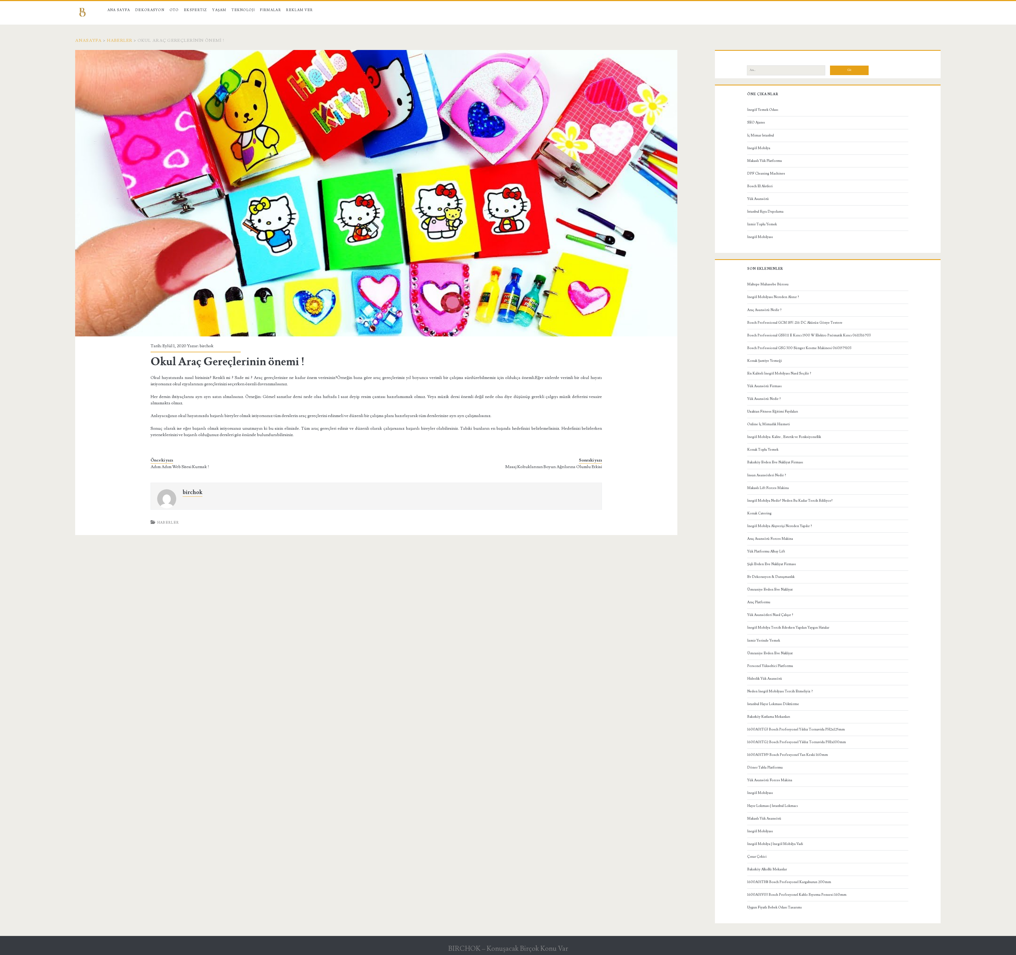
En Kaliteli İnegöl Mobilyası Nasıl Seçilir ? (779, 373)
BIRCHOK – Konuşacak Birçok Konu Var (508, 948)
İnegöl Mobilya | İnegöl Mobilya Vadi (775, 844)
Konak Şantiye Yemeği (764, 361)
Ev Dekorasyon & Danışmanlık (771, 577)
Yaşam (219, 10)
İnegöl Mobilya (758, 148)
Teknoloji (243, 10)
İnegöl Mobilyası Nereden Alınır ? (773, 297)
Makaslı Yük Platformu (764, 161)
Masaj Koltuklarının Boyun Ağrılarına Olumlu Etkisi (553, 466)
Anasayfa (88, 40)
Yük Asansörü (758, 199)
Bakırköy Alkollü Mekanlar (767, 869)
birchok (206, 346)
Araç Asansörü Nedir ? (764, 310)
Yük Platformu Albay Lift (766, 551)
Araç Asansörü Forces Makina (770, 539)
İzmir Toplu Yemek (762, 224)
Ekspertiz (195, 10)
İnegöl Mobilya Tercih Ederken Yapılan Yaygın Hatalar (788, 627)
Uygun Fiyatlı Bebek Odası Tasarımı (774, 907)
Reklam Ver (299, 10)
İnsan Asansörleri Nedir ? (766, 475)
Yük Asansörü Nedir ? (764, 399)
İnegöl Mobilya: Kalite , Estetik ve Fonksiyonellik (784, 437)
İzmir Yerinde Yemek (763, 640)
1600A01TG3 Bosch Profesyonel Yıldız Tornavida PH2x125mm (796, 729)
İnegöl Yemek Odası (762, 110)
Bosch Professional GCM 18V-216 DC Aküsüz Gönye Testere (794, 323)
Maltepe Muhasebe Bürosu (767, 284)
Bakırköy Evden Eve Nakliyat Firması (775, 462)
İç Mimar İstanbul (760, 135)
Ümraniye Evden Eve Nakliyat (770, 589)
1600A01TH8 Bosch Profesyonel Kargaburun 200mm (789, 882)
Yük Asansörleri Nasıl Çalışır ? (770, 615)
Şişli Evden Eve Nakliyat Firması (771, 564)
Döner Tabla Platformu (765, 767)
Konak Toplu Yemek (762, 449)
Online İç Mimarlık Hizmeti (768, 424)
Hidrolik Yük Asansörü (764, 679)
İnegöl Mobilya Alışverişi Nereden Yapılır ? (779, 526)
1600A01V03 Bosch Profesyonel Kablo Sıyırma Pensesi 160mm (796, 895)
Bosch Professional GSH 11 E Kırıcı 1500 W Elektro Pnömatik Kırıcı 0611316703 (809, 335)
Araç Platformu (758, 602)
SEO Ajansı (756, 122)
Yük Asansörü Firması (764, 386)
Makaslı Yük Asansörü (764, 818)
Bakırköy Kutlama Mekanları (768, 717)
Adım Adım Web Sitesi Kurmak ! (180, 466)
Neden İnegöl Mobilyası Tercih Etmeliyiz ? (780, 691)
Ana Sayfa (118, 10)
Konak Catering (759, 513)
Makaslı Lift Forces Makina (768, 488)
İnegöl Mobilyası (760, 237)
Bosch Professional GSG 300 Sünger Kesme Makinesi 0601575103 (799, 348)
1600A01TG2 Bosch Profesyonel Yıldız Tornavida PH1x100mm (796, 742)
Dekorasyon (149, 10)
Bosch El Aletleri (760, 186)
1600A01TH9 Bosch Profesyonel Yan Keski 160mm (787, 755)
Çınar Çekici (756, 857)
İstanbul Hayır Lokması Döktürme (773, 704)
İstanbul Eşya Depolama (765, 211)
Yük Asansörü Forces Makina (769, 780)
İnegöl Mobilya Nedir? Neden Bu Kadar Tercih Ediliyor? (790, 501)
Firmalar (270, 10)
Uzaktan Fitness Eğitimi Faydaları (772, 411)
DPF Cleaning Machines (766, 173)
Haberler (120, 40)
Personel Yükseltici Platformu (770, 666)
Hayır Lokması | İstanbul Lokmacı (772, 806)
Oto (174, 10)
